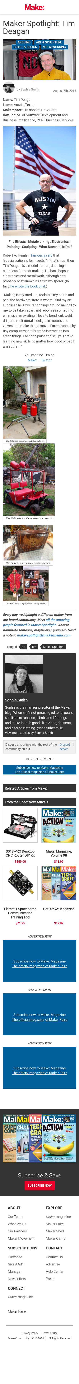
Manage (14, 1271)
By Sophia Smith (27, 89)
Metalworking (54, 47)
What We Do (17, 1224)
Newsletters (17, 1278)
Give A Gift (15, 1264)
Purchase (15, 1257)
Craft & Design (25, 47)
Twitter (46, 360)
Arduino (24, 42)
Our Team (15, 1216)
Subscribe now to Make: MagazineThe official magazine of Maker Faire (39, 769)
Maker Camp (55, 1238)
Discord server (65, 746)
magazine (58, 1216)
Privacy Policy (30, 1333)
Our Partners (17, 1231)
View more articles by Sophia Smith (29, 733)
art (23, 647)
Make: (33, 360)
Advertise (53, 1264)
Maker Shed (55, 1231)
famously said (41, 255)
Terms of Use (50, 1333)
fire (34, 647)
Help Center (54, 1271)
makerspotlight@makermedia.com (43, 635)
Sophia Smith (16, 699)
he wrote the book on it (27, 286)
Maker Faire (55, 1224)
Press (50, 1278)
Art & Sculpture (49, 42)
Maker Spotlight (53, 647)
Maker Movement (21, 1238)
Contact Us (54, 1257)
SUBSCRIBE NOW (40, 1185)
